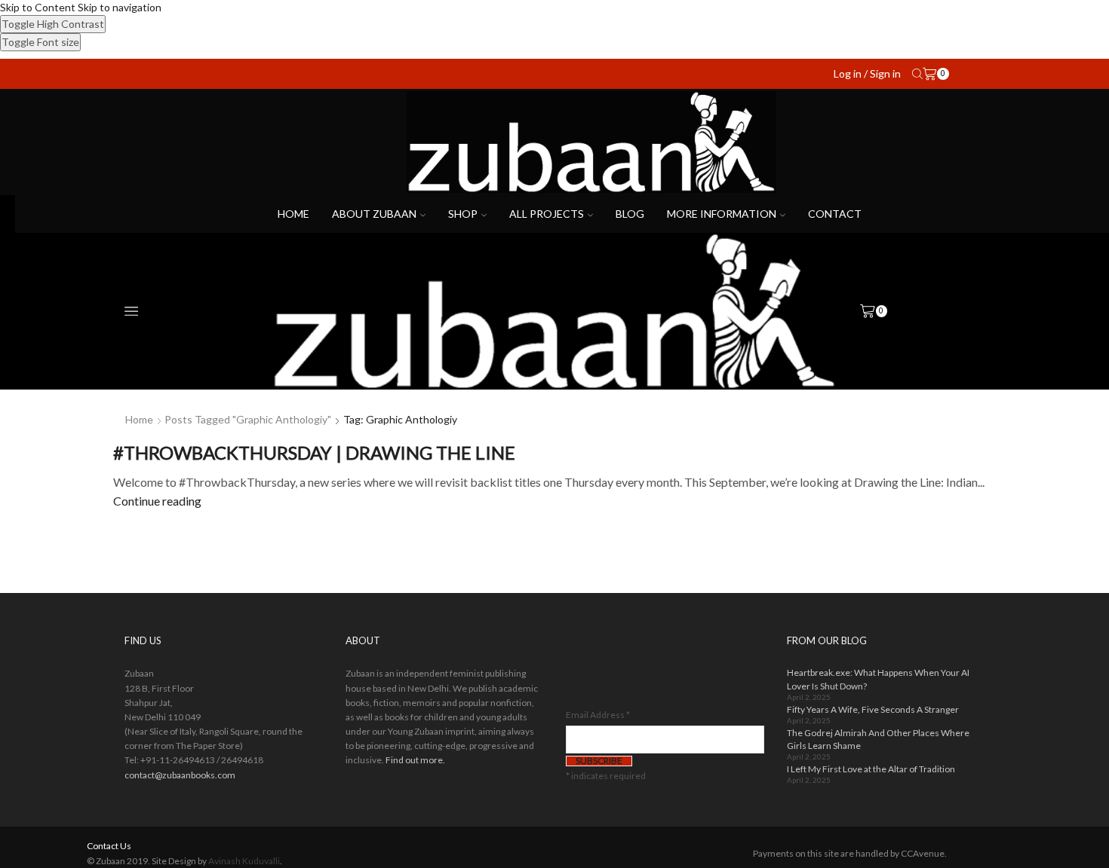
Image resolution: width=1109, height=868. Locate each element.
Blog (630, 213)
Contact (835, 213)
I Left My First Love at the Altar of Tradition (871, 769)
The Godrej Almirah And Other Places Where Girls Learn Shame (878, 739)
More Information (721, 213)
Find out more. (415, 760)
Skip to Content (37, 7)
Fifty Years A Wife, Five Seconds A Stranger (873, 709)
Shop (463, 213)
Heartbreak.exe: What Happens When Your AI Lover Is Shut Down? (878, 679)
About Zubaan (374, 213)
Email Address (598, 714)
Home (293, 213)
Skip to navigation (119, 7)
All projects (546, 213)
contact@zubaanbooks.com (179, 775)
